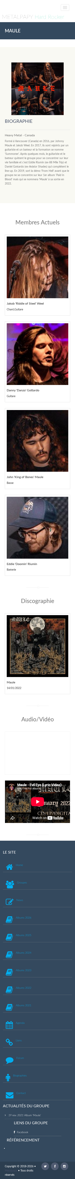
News (19, 900)
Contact (21, 1093)
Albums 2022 (23, 988)
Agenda (20, 1023)
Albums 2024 (23, 953)
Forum (20, 1058)
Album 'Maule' (32, 1115)
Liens (19, 1040)
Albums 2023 (23, 970)
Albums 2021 (23, 1005)
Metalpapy (11, 1170)
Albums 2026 (23, 917)
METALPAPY (33, 17)
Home (19, 865)
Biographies (20, 1075)
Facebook (22, 1132)
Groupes (22, 882)
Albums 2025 (23, 935)
